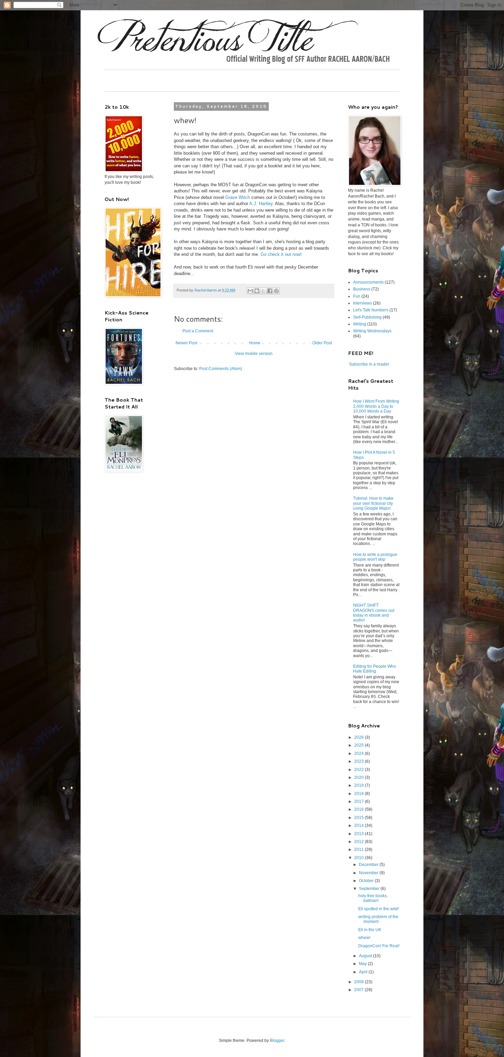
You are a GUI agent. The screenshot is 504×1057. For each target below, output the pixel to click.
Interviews (362, 303)
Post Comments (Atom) (220, 368)
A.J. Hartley (261, 203)
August (366, 955)
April (364, 972)
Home (255, 343)
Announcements (368, 282)
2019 (359, 785)
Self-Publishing (367, 317)
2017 (359, 801)
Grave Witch (237, 197)
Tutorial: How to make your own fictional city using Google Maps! (373, 503)
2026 (359, 737)
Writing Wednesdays (372, 331)
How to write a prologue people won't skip (375, 557)
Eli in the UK (369, 929)
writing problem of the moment (378, 919)
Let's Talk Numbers (370, 310)
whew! (364, 937)
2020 (359, 777)
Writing (359, 324)
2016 (359, 809)
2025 (359, 745)
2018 (359, 793)
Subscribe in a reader (369, 364)
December (369, 864)
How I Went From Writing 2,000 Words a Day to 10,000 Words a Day (376, 406)
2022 (359, 769)
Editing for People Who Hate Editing (374, 669)
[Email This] (250, 290)
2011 (359, 849)
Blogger (277, 1040)
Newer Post (186, 343)
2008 (359, 981)
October (367, 880)
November (369, 872)
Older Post (322, 343)
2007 (359, 989)
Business (361, 289)
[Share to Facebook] (269, 290)
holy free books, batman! (373, 898)
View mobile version (254, 353)
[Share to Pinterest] (276, 290)
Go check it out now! (281, 254)
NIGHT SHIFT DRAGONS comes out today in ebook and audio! (373, 612)
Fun (356, 296)
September (370, 888)
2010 (359, 857)
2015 (359, 817)
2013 (359, 833)
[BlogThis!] (256, 290)
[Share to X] (263, 290)
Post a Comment (197, 331)
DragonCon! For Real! (378, 945)
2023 (359, 761)
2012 (359, 841)
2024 (359, 753)
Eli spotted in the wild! (378, 908)
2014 (359, 825)
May (363, 963)
